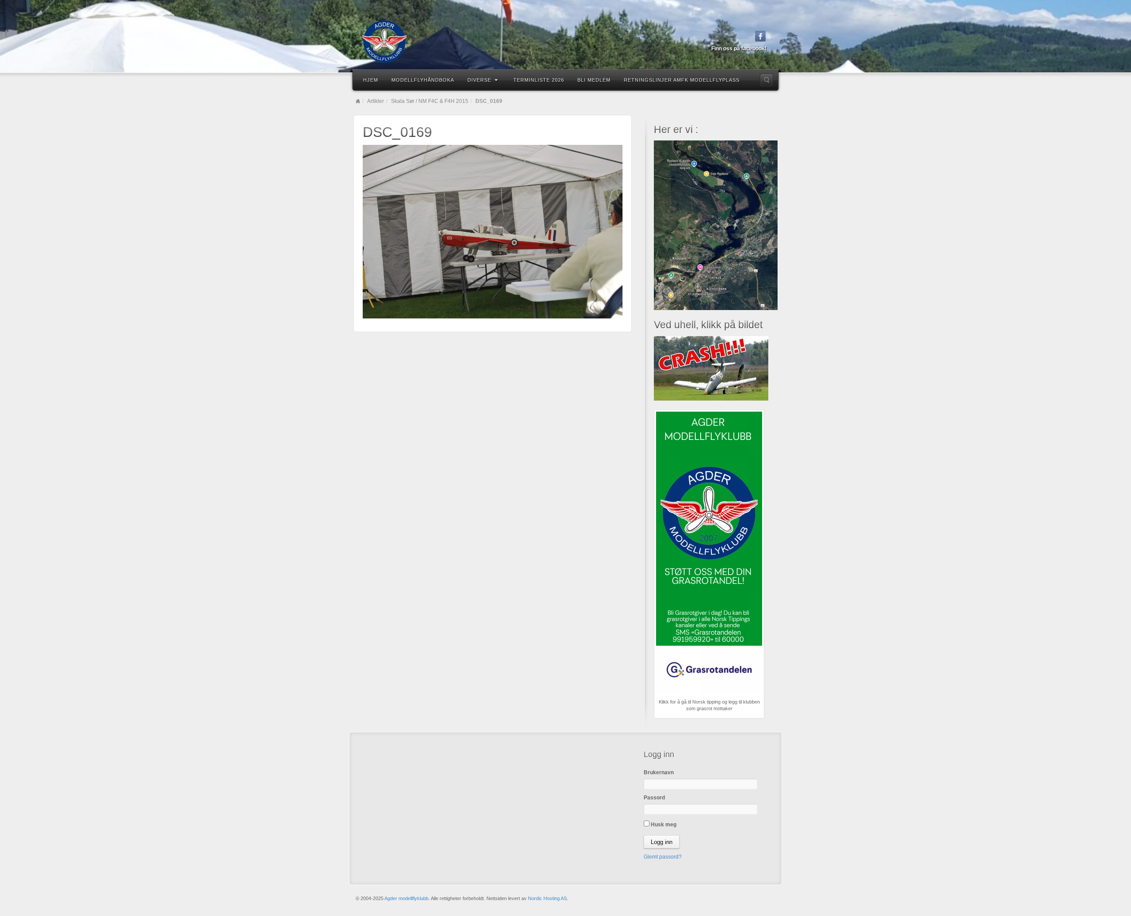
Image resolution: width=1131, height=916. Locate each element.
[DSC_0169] (492, 231)
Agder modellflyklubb (406, 898)
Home (358, 101)
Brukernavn (659, 772)
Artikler (375, 101)
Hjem (370, 80)
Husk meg (662, 824)
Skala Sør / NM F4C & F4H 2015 (429, 101)
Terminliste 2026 (538, 80)
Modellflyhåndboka (422, 80)
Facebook (760, 36)
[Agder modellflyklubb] (565, 41)
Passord (654, 798)
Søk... (766, 80)
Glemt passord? (663, 857)
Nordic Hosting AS (547, 898)
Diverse (479, 80)
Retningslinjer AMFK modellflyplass (682, 80)
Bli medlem (594, 80)
